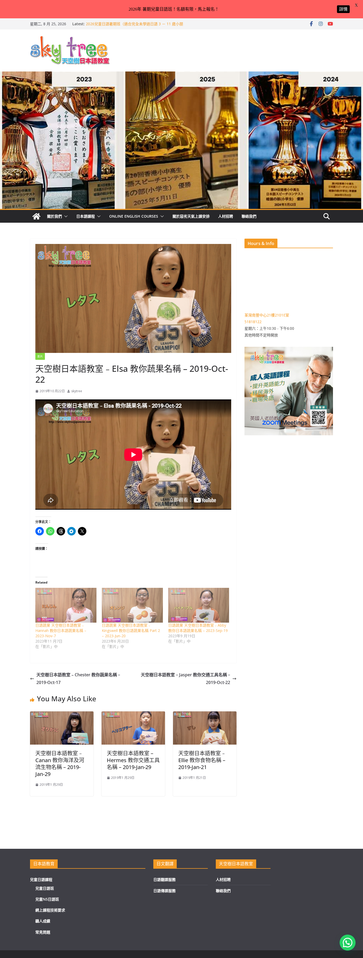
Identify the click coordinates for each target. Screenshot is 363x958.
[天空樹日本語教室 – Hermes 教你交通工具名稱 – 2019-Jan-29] (133, 715)
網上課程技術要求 (50, 910)
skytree (76, 391)
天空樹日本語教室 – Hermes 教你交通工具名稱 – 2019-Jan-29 (133, 760)
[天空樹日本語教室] (36, 216)
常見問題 (42, 932)
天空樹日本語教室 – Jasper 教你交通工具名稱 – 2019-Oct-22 (185, 678)
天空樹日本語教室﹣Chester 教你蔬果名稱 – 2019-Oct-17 (78, 678)
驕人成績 (42, 920)
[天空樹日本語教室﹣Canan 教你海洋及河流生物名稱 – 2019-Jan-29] (62, 715)
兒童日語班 (44, 888)
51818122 (252, 321)
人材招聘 (225, 216)
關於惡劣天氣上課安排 (191, 216)
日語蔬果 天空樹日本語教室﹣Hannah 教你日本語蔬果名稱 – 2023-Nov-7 (60, 630)
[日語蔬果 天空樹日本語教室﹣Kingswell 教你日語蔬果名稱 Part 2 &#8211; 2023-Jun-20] (132, 605)
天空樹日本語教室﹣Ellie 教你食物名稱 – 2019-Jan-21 (202, 760)
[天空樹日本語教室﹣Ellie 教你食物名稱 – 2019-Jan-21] (205, 715)
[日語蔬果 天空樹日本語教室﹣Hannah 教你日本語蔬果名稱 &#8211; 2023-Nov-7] (65, 605)
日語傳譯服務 (164, 890)
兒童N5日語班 (47, 899)
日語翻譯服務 (164, 879)
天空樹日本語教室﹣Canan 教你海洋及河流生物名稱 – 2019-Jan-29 (59, 764)
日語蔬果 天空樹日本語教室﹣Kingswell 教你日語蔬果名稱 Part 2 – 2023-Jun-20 (131, 630)
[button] (65, 216)
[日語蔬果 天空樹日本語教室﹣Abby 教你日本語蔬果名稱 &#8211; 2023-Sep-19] (198, 605)
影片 (40, 356)
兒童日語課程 (41, 879)
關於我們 (54, 216)
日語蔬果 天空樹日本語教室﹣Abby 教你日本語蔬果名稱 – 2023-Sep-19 (198, 628)
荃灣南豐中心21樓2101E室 (266, 315)
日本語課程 (85, 216)
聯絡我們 (249, 216)
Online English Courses (133, 216)
